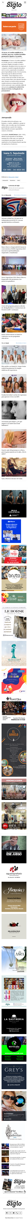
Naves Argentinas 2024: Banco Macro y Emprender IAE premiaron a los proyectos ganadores (14, 279)
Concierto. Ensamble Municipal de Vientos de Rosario (17, 1164)
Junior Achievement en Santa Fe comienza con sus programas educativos (12, 336)
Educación (11, 177)
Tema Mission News (9, 1217)
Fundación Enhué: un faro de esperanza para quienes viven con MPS (14, 396)
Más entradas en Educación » (20, 195)
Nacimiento (12, 180)
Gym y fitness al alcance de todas (12, 478)
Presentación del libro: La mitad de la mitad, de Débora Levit (18, 1158)
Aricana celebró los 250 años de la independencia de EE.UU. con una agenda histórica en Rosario (12, 220)
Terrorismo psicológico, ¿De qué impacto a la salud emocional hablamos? (12, 423)
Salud (16, 177)
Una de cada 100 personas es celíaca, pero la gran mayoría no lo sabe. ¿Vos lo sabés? (14, 452)
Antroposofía (5, 180)
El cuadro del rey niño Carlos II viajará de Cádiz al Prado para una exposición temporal (18, 1152)
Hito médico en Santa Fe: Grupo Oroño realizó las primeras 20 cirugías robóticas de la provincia (14, 368)
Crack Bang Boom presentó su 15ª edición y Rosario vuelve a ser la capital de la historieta (18, 1172)
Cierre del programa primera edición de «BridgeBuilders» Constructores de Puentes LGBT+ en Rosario (13, 308)
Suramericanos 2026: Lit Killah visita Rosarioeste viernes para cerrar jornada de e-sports (17, 1146)
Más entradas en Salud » (21, 343)
